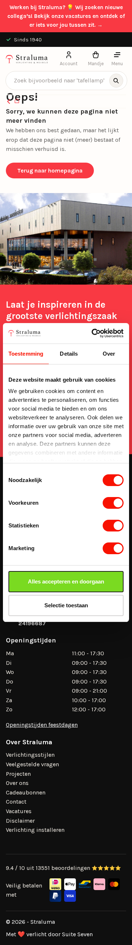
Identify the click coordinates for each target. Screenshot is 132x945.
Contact (16, 801)
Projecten (18, 773)
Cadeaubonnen (25, 792)
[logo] (27, 59)
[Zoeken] (116, 81)
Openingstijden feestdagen (42, 724)
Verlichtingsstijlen (30, 754)
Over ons (17, 782)
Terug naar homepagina (49, 170)
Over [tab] (109, 354)
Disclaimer (20, 820)
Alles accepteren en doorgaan (66, 581)
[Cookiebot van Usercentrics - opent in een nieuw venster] (93, 333)
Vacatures (19, 811)
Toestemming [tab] (25, 354)
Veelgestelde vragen (32, 764)
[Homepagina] (17, 101)
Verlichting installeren (35, 829)
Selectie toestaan (66, 605)
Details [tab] (69, 354)
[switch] (113, 503)
